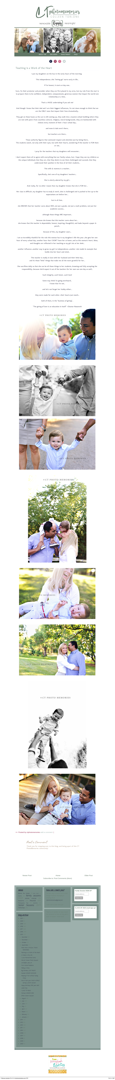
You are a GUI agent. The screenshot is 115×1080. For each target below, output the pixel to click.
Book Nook (36, 893)
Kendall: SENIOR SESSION (28, 973)
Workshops (21, 908)
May (23, 1006)
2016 (21, 932)
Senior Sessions (26, 905)
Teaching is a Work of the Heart (34, 68)
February (24, 1014)
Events (20, 896)
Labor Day (24, 988)
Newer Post (27, 875)
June (23, 1004)
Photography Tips (23, 903)
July (23, 1001)
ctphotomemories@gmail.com (54, 900)
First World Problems (27, 965)
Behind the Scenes (24, 893)
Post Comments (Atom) (63, 878)
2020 (21, 921)
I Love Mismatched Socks (28, 958)
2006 (22, 1038)
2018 (21, 926)
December (25, 937)
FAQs (76, 54)
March (24, 1012)
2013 (21, 1022)
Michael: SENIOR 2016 (27, 993)
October (24, 943)
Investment (65, 54)
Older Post (88, 875)
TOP (113, 1078)
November (25, 940)
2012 (21, 1025)
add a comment (47, 832)
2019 (21, 924)
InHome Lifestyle (30, 898)
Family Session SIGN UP (83, 891)
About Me (42, 54)
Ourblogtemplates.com (20, 1078)
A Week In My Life (26, 955)
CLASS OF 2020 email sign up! (85, 908)
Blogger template (6, 1078)
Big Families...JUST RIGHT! (28, 971)
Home (58, 875)
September (25, 945)
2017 (21, 929)
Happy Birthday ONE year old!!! (30, 985)
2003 (21, 1044)
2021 (21, 918)
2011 (21, 1028)
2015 (21, 935)
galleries (53, 54)
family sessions (33, 895)
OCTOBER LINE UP (26, 963)
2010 (21, 1030)
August (24, 998)
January (24, 1017)
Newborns (21, 901)
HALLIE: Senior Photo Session (29, 960)
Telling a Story (25, 968)
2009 (22, 1033)
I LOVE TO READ (26, 991)
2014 (21, 1020)
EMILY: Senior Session (27, 996)
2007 (21, 1036)
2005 (21, 1041)
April (23, 1009)
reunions (35, 903)
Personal (33, 901)
